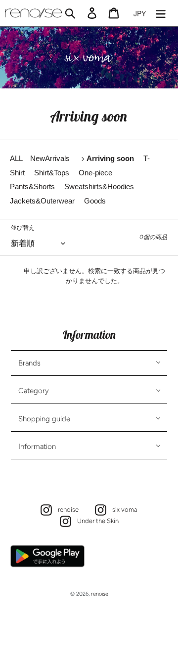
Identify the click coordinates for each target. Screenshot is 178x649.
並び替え (23, 227)
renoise (66, 509)
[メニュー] (161, 13)
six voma (122, 509)
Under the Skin (95, 520)
